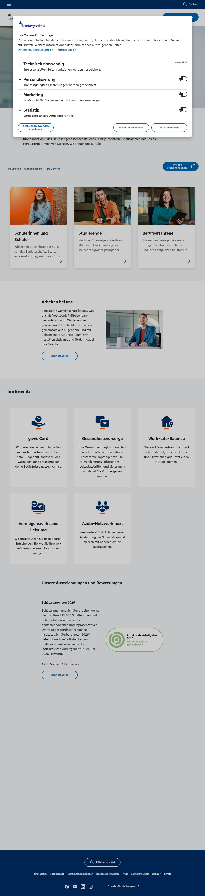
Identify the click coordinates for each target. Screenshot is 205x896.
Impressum (64, 50)
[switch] (183, 78)
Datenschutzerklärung (34, 50)
